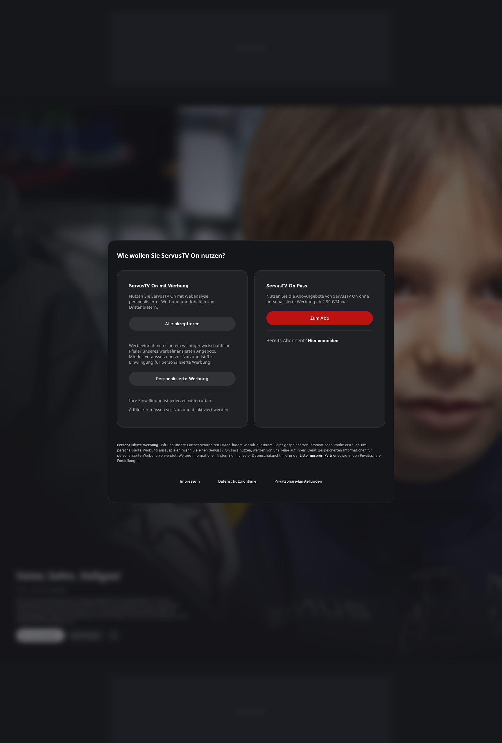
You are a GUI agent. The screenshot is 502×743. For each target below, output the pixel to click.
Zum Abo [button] (319, 317)
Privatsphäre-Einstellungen (298, 481)
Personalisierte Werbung (182, 378)
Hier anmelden (323, 340)
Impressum (190, 481)
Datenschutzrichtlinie (237, 481)
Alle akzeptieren (182, 323)
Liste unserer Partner (318, 455)
